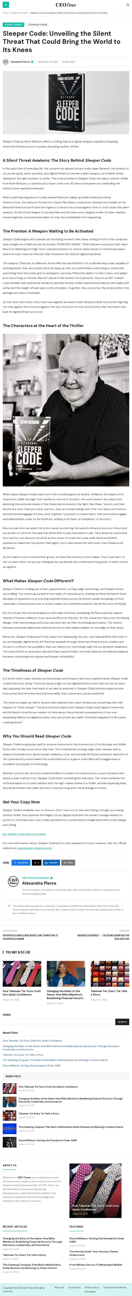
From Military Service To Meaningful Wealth (95, 1264)
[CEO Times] (66, 4)
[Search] (127, 4)
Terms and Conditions (114, 1287)
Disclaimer (90, 1291)
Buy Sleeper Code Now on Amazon (24, 834)
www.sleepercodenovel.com (34, 848)
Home (6, 13)
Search (122, 1022)
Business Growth (20, 13)
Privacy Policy (92, 1287)
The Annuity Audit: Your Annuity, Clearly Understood (93, 1253)
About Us (59, 1287)
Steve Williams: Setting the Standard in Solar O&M (31, 1065)
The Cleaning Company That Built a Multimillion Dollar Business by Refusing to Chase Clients (55, 1060)
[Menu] (6, 5)
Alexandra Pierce (20, 61)
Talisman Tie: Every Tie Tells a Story (23, 1054)
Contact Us (74, 1287)
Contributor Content (37, 24)
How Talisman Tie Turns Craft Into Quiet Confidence (32, 1040)
